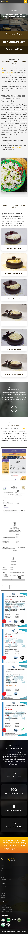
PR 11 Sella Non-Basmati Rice (14, 324)
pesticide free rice (16, 147)
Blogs (2, 877)
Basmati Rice (14, 34)
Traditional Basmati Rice (14, 349)
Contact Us (4, 873)
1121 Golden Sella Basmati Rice (14, 273)
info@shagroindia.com (6, 911)
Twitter (3, 889)
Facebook (3, 887)
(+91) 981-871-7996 (6, 907)
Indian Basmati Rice (6, 879)
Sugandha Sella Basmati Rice (14, 374)
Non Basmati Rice (14, 41)
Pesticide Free (14, 49)
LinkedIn (3, 893)
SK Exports (5, 68)
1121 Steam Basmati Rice (14, 299)
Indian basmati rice (7, 72)
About (2, 871)
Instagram (3, 891)
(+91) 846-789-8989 (6, 909)
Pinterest (3, 895)
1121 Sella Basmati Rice (14, 248)
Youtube (3, 897)
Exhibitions (3, 875)
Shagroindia (10, 931)
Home (2, 868)
